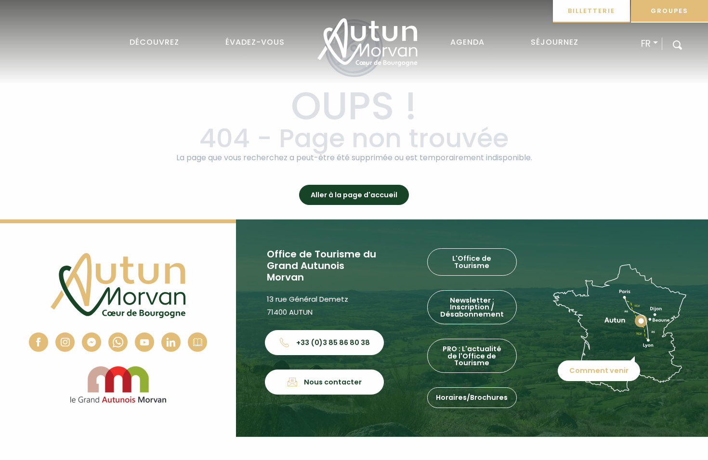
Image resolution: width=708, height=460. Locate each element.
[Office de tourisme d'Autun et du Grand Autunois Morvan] (367, 42)
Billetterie (591, 10)
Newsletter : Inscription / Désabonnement (472, 307)
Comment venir (599, 370)
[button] (677, 44)
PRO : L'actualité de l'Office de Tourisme (472, 356)
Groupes (669, 10)
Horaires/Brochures (472, 397)
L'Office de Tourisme (471, 262)
